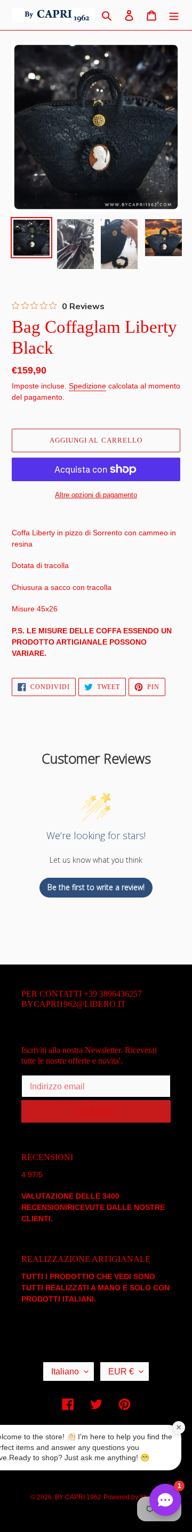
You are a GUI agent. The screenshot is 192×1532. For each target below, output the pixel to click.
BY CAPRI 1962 (78, 1497)
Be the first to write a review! (96, 887)
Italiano (65, 1371)
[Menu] (174, 15)
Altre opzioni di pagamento (96, 495)
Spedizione (87, 386)
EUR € (121, 1371)
